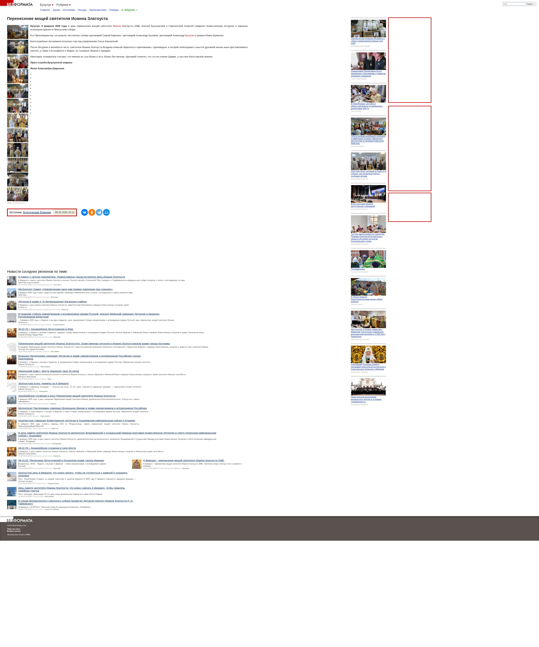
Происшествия (97, 10)
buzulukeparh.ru (18, 203)
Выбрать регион (13, 531)
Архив (56, 10)
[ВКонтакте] (84, 212)
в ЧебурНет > (129, 10)
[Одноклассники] (91, 212)
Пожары (114, 10)
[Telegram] (99, 212)
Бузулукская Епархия (37, 212)
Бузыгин (189, 35)
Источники (69, 10)
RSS (28, 535)
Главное (45, 10)
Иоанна (117, 26)
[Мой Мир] (106, 212)
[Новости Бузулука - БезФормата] (17, 3)
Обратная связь (13, 529)
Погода (82, 10)
